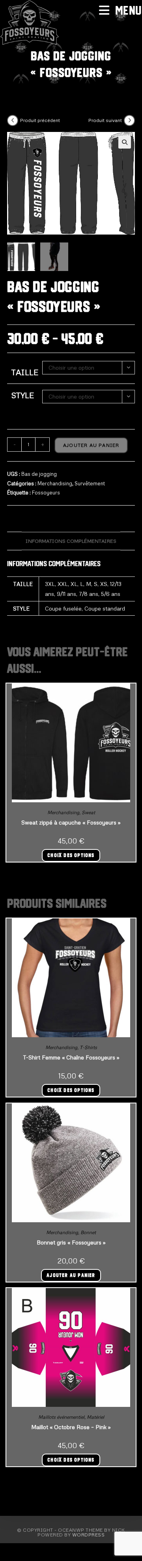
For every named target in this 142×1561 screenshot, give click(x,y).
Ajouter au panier (91, 445)
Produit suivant (105, 120)
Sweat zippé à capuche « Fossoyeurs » (71, 822)
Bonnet (88, 1232)
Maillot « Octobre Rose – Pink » (71, 1427)
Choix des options (70, 855)
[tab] (71, 541)
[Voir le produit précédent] (12, 120)
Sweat (88, 812)
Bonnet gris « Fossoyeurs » (71, 1242)
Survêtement (90, 483)
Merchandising (54, 483)
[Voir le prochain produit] (129, 120)
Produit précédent (40, 120)
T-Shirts (88, 1047)
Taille (24, 372)
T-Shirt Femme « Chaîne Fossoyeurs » (71, 1057)
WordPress (88, 1535)
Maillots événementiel (61, 1417)
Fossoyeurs (46, 492)
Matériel (95, 1417)
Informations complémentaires (71, 541)
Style (22, 395)
